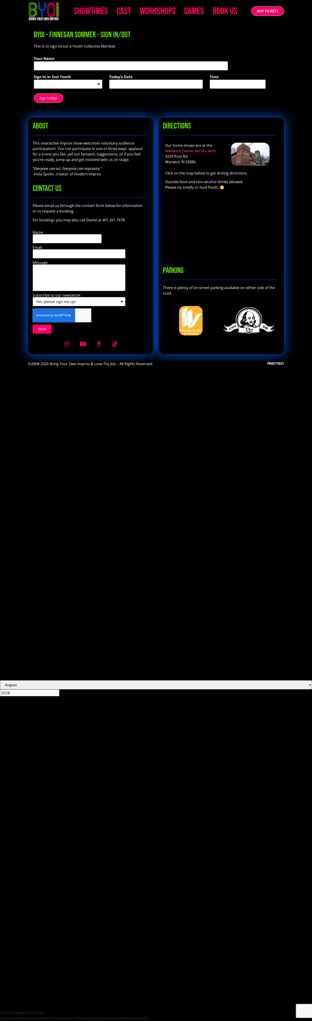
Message (40, 262)
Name (38, 232)
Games (194, 11)
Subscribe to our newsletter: (57, 295)
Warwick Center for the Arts (190, 150)
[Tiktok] (115, 344)
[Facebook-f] (99, 344)
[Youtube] (83, 344)
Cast (123, 11)
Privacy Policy (275, 364)
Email (37, 247)
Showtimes (91, 11)
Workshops (158, 11)
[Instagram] (67, 344)
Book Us (225, 11)
